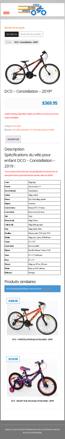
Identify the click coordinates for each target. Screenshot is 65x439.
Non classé (17, 126)
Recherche (11, 34)
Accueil (8, 42)
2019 (14, 129)
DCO (32, 129)
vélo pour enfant (48, 129)
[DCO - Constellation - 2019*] (32, 67)
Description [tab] (13, 139)
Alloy (19, 129)
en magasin (46, 288)
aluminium (25, 129)
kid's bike (37, 129)
